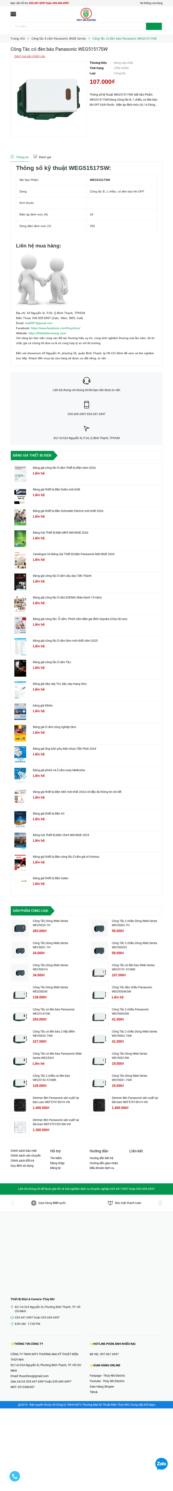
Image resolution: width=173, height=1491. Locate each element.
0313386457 (26, 1387)
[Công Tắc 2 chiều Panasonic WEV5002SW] (99, 1016)
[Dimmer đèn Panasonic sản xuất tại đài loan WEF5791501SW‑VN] (20, 1127)
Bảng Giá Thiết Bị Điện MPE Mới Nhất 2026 (60, 532)
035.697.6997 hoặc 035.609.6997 (49, 3)
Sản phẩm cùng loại (30, 911)
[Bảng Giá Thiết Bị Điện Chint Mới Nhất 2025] (20, 841)
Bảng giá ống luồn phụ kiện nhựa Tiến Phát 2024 (64, 748)
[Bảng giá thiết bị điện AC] (20, 819)
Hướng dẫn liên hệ (101, 1158)
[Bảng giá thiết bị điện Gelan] (20, 884)
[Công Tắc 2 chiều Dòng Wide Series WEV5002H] (99, 950)
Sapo (152, 1404)
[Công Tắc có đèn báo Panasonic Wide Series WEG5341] (20, 1060)
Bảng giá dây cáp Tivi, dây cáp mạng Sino (60, 683)
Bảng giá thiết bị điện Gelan (50, 878)
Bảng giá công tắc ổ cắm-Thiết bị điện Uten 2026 (64, 467)
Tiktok (94, 1392)
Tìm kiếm (56, 1158)
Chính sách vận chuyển (26, 1155)
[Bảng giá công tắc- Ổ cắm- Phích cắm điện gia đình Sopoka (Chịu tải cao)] (20, 625)
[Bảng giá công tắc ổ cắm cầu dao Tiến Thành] (20, 581)
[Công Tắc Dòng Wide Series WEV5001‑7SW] (99, 1083)
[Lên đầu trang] (165, 1478)
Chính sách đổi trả (22, 1160)
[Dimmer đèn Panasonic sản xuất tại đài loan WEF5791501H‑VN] (99, 1105)
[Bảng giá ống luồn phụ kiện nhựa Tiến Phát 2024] (20, 754)
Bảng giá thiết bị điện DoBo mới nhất (56, 489)
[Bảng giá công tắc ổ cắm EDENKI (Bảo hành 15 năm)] (20, 603)
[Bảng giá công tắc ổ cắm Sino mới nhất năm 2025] (20, 646)
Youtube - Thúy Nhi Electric (107, 1381)
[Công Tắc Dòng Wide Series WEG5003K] (20, 994)
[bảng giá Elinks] (20, 711)
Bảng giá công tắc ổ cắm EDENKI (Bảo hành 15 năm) (67, 597)
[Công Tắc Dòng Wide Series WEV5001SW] (99, 1060)
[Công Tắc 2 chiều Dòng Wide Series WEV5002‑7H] (99, 928)
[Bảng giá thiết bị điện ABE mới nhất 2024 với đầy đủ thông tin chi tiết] (20, 798)
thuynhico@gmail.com (34, 1376)
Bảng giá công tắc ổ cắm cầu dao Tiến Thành (62, 575)
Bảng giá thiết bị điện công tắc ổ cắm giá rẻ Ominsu (66, 856)
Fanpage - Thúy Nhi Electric (107, 1375)
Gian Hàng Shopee (102, 1386)
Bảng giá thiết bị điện (32, 455)
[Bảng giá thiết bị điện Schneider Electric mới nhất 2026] (20, 517)
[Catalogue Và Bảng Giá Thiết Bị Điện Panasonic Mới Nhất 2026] (20, 560)
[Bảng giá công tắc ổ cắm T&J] (20, 668)
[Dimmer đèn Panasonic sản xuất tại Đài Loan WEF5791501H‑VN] (20, 1105)
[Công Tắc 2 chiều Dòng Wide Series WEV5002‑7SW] (99, 1038)
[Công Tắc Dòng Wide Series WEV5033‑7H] (20, 928)
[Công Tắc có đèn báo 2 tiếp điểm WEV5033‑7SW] (20, 1038)
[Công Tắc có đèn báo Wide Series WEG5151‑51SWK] (99, 972)
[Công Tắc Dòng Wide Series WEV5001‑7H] (20, 950)
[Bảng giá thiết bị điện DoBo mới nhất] (20, 495)
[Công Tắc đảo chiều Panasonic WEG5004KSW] (99, 994)
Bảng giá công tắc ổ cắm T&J (52, 662)
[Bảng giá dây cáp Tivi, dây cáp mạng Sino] (20, 689)
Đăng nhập (57, 1163)
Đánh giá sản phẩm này (29, 56)
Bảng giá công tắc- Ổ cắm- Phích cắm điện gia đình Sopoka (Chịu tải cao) (80, 619)
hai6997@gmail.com (39, 323)
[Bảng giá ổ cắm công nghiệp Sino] (20, 733)
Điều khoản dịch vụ (102, 1168)
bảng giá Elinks (43, 705)
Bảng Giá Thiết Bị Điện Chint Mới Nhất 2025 (61, 835)
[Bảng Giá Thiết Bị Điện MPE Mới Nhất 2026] (20, 538)
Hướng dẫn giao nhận (104, 1163)
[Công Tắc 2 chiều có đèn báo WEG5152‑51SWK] (20, 1083)
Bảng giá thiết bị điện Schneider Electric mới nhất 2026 (68, 511)
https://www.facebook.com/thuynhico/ (55, 328)
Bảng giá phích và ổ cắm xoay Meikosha (59, 770)
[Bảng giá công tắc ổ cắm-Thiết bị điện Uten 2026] (20, 473)
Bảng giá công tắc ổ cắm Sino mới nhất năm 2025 (65, 640)
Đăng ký (55, 1168)
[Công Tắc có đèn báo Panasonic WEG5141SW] (20, 1016)
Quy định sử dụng (22, 1165)
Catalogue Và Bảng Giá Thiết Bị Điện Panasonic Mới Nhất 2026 (74, 554)
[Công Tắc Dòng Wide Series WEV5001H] (20, 972)
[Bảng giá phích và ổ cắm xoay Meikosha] (20, 776)
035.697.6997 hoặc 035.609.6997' (49, 1381)
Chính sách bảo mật (24, 1150)
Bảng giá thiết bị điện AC (49, 813)
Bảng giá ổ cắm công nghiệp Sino (54, 727)
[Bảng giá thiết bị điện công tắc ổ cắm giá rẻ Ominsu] (20, 862)
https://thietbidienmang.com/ (47, 333)
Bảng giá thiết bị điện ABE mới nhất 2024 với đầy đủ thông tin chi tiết (77, 792)
